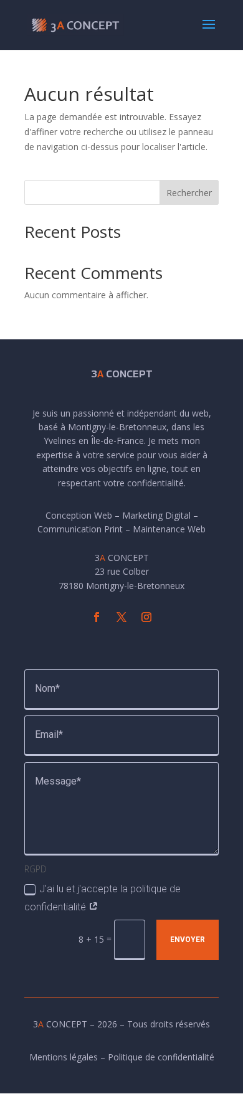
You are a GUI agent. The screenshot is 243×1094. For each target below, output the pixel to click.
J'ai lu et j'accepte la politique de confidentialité (102, 898)
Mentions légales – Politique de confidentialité (121, 1057)
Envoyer (187, 939)
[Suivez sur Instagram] (146, 617)
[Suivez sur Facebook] (97, 617)
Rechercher (189, 193)
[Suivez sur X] (121, 617)
